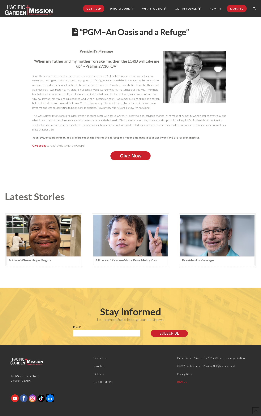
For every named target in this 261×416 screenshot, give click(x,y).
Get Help (99, 374)
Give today (39, 145)
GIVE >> (182, 382)
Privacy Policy (185, 374)
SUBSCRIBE (169, 333)
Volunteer (99, 366)
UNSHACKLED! (103, 382)
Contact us (100, 358)
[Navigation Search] (254, 8)
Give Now (130, 155)
